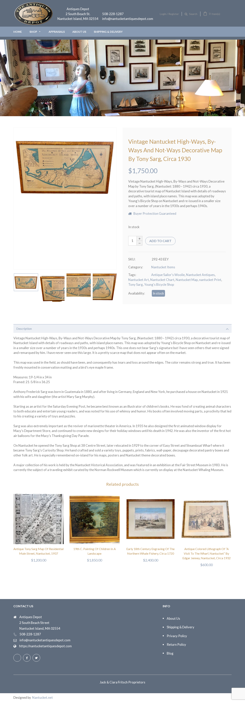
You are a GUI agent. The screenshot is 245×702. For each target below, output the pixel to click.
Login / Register (169, 14)
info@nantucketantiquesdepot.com (127, 19)
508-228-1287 (113, 14)
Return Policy (176, 644)
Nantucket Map (187, 280)
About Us (79, 31)
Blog (170, 653)
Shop (33, 31)
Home (17, 31)
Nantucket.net (42, 697)
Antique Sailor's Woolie (168, 275)
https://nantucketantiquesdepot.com (45, 646)
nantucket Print (210, 280)
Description (24, 328)
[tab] (122, 328)
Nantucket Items (163, 267)
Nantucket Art (138, 280)
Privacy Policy (177, 636)
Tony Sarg (135, 284)
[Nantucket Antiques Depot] (33, 24)
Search (193, 14)
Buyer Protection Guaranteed (154, 213)
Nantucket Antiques (200, 275)
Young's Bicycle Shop (159, 284)
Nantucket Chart (162, 280)
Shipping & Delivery (108, 31)
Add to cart (160, 241)
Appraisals (57, 31)
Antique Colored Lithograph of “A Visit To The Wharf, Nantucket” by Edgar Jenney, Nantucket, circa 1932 (206, 553)
